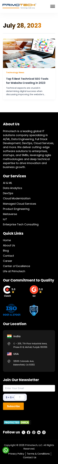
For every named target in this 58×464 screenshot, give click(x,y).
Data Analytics (12, 188)
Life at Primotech (14, 271)
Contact (8, 256)
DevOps (8, 193)
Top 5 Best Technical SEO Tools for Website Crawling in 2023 (27, 81)
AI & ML (7, 183)
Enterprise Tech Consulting (21, 224)
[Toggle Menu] (52, 6)
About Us (9, 245)
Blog (6, 250)
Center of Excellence (16, 266)
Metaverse (10, 214)
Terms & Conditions (38, 453)
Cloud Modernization (16, 198)
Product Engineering (16, 209)
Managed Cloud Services (19, 204)
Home (7, 240)
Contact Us (29, 457)
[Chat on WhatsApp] (6, 450)
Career (7, 261)
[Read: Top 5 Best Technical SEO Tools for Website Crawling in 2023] (29, 53)
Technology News (15, 72)
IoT (5, 219)
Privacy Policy (16, 453)
